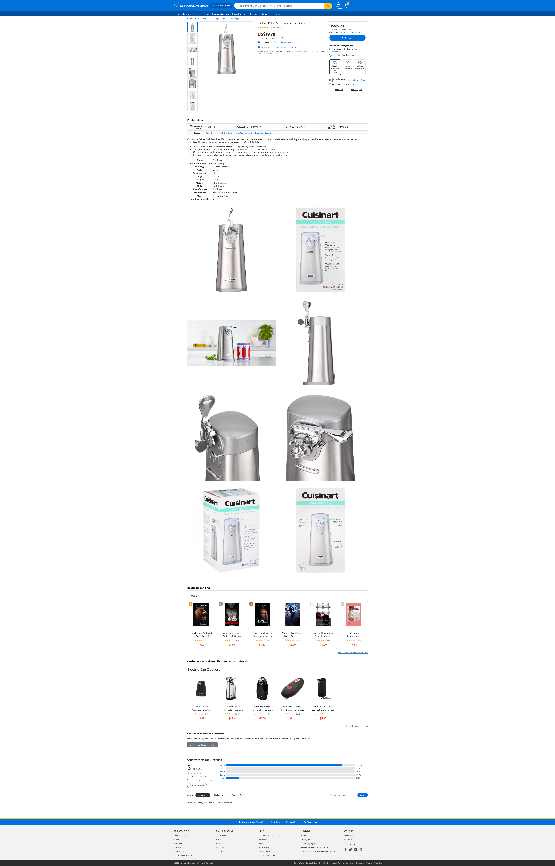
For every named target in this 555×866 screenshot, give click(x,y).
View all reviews (197, 785)
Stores (218, 839)
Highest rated (219, 795)
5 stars (222, 765)
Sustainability (178, 851)
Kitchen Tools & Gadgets (231, 18)
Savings (206, 14)
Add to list (339, 89)
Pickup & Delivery (239, 14)
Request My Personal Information (314, 847)
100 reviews (277, 27)
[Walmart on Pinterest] (360, 850)
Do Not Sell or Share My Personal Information (319, 851)
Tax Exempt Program (267, 855)
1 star (223, 778)
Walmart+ (220, 847)
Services (195, 14)
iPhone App (348, 835)
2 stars (222, 775)
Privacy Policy (307, 839)
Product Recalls (265, 851)
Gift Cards (220, 851)
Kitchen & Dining (200, 18)
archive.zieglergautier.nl (286, 47)
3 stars (222, 772)
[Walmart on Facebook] (345, 850)
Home (189, 18)
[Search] (328, 6)
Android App (349, 839)
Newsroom (177, 843)
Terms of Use (306, 835)
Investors (177, 847)
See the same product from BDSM (353, 652)
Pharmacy (254, 14)
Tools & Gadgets (214, 18)
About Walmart (179, 835)
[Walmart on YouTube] (355, 850)
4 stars (222, 768)
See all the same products (357, 726)
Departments (183, 14)
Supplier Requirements (182, 855)
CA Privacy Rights (308, 843)
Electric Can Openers (263, 133)
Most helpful (237, 795)
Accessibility (264, 847)
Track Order (294, 822)
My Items (276, 14)
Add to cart (347, 37)
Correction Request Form (202, 744)
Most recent (203, 795)
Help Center (276, 822)
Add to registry (357, 89)
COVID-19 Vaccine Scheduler (271, 835)
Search (362, 795)
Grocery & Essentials (220, 14)
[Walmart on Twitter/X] (350, 850)
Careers (265, 14)
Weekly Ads (312, 822)
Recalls (261, 843)
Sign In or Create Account (252, 822)
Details (351, 84)
